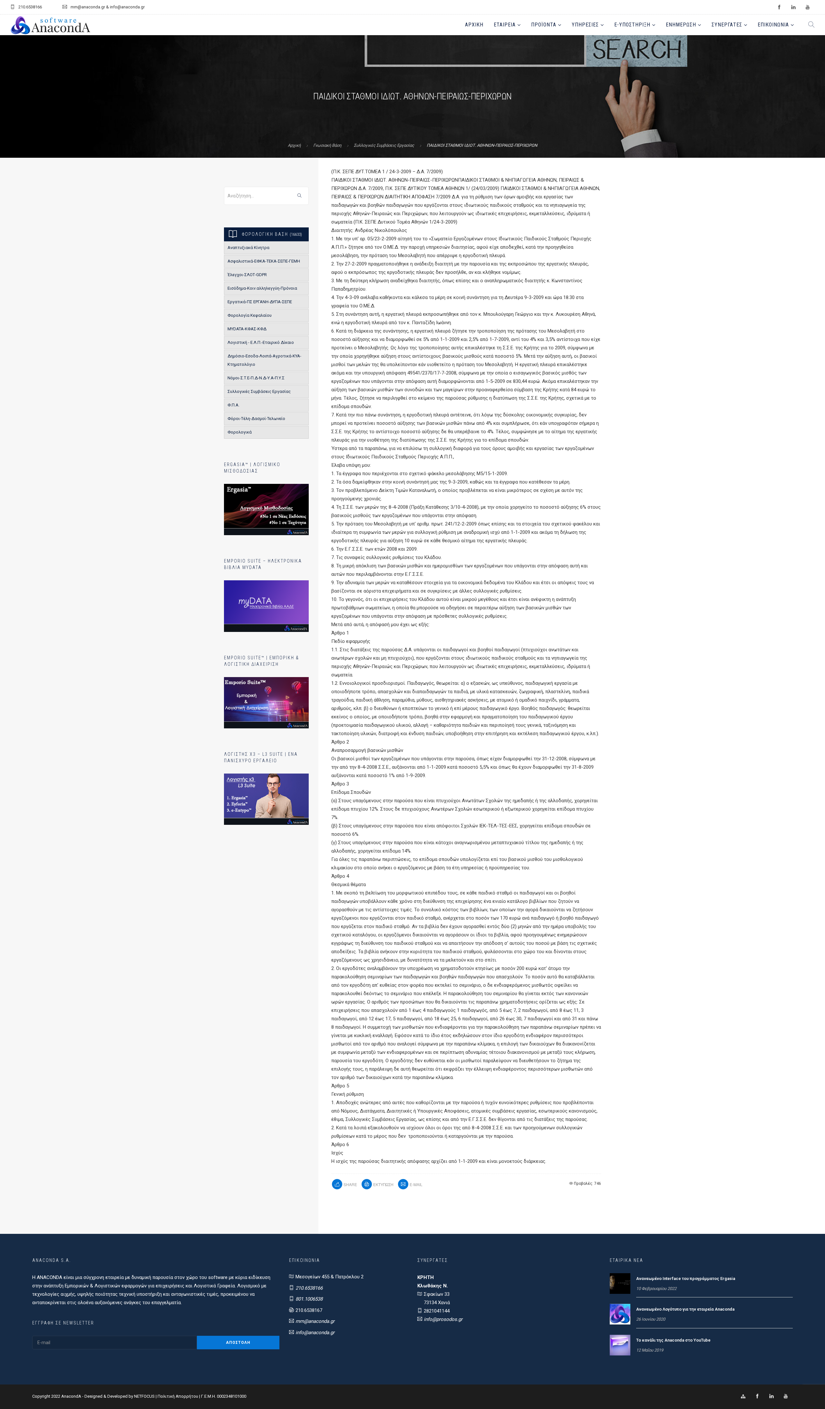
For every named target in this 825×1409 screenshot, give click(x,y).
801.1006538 (309, 1299)
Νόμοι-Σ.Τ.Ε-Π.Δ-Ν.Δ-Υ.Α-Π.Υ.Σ (256, 377)
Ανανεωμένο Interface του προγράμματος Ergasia (685, 1278)
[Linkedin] (771, 1396)
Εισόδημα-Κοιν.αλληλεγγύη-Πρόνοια (262, 288)
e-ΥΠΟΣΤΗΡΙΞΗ (632, 25)
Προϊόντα (543, 25)
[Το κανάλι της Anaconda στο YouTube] (620, 1345)
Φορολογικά (240, 432)
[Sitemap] (743, 1396)
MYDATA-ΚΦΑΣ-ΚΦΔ (247, 328)
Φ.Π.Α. (233, 405)
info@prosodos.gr (443, 1319)
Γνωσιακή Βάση (327, 145)
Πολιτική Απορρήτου (178, 1396)
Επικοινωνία (773, 25)
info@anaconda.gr (315, 1332)
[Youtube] (786, 1396)
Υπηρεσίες (585, 25)
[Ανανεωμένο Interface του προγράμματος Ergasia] (620, 1283)
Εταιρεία (505, 25)
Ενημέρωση (681, 25)
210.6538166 (309, 1288)
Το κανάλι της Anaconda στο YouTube (673, 1340)
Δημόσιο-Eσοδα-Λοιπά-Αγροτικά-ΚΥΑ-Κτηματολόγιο (264, 360)
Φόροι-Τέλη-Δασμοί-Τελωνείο (256, 418)
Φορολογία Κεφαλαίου (250, 315)
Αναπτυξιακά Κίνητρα (248, 247)
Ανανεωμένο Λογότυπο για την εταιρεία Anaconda (685, 1309)
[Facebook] (757, 1396)
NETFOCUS (145, 1396)
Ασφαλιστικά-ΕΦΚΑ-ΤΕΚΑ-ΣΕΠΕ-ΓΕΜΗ (264, 261)
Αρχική (474, 25)
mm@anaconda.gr (315, 1321)
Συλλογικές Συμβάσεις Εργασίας (384, 145)
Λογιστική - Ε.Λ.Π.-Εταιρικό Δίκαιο (261, 342)
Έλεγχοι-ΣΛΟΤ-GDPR (247, 274)
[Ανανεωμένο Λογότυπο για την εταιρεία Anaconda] (620, 1314)
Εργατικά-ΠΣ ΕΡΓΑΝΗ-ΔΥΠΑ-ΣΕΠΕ (260, 301)
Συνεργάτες (727, 25)
